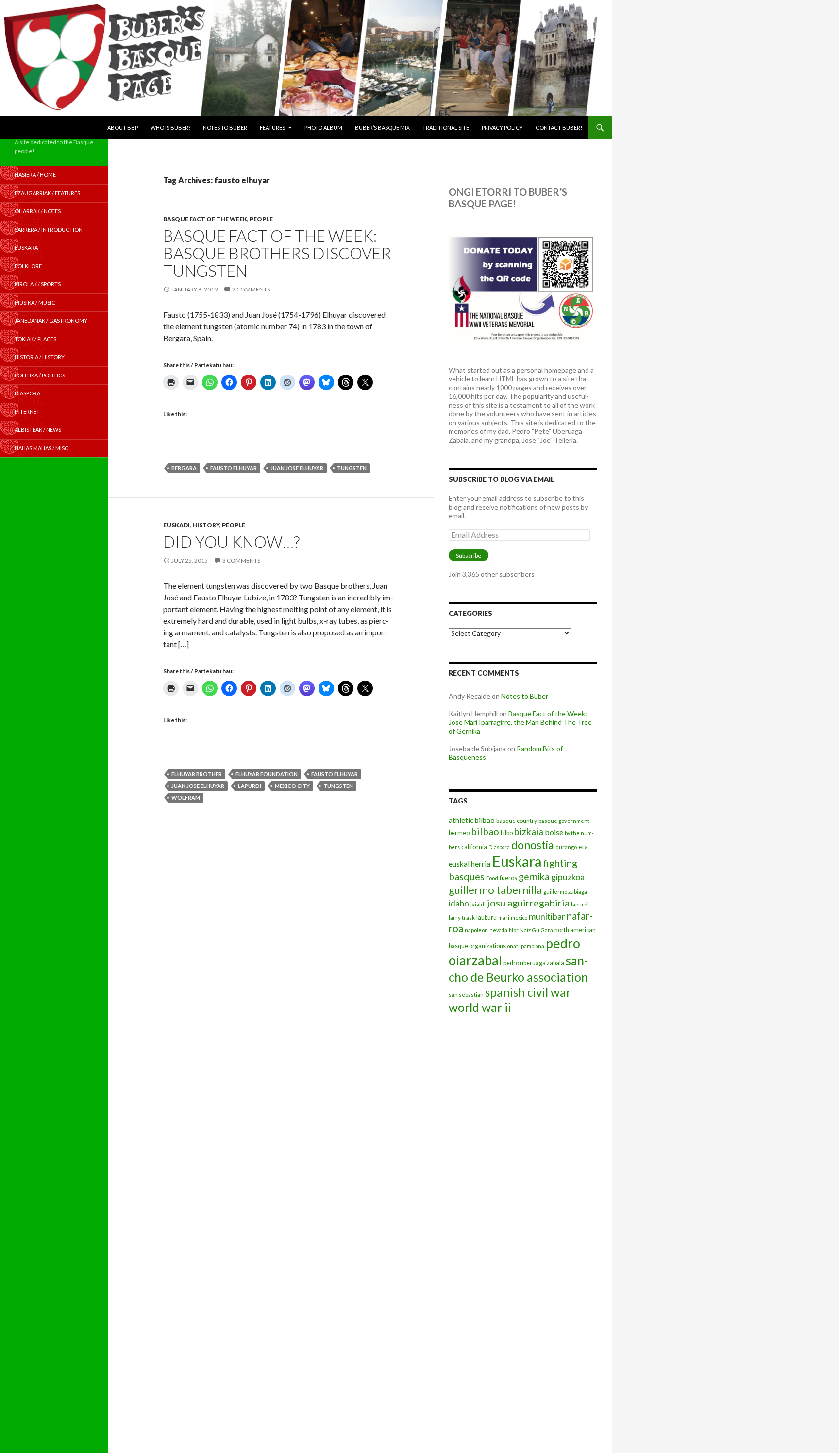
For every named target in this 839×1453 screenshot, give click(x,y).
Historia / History (40, 357)
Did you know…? (231, 541)
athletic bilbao (472, 820)
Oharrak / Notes (38, 211)
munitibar (547, 916)
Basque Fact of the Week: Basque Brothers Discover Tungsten (277, 253)
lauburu (486, 917)
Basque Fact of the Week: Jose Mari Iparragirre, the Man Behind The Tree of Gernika (520, 722)
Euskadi (176, 525)
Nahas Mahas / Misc (41, 448)
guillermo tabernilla (495, 889)
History (205, 525)
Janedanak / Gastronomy (51, 320)
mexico (519, 917)
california (474, 847)
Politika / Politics (40, 375)
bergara (184, 468)
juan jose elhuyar (296, 468)
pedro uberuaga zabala (533, 963)
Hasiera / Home (35, 174)
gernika (534, 876)
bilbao (485, 831)
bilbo (507, 833)
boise (554, 832)
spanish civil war (528, 992)
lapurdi (249, 786)
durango (566, 847)
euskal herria (469, 863)
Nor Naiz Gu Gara (531, 930)
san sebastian (466, 994)
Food (492, 878)
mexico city (292, 786)
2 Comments (251, 289)
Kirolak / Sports (38, 284)
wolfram (185, 797)
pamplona (532, 946)
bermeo (459, 833)
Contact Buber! (559, 127)
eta (583, 846)
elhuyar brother (196, 774)
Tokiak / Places (35, 339)
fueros (508, 878)
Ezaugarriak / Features (47, 193)
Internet (27, 412)
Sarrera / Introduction (49, 229)
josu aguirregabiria (528, 902)
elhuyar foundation (266, 774)
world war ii (480, 1007)
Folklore (28, 266)
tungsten (352, 468)
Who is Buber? (170, 127)
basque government (563, 821)
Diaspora (499, 847)
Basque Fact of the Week (205, 218)
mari (503, 917)
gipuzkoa (568, 877)
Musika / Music (35, 302)
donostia (532, 845)
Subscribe (468, 555)
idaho (459, 903)
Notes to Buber (225, 127)
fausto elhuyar (233, 468)
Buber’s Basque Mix (382, 127)
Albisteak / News (38, 430)
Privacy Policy (502, 127)
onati (513, 946)
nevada (498, 930)
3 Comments (241, 560)
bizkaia (528, 831)
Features (272, 127)
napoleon (476, 930)
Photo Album (323, 127)
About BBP (122, 127)
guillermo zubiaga (565, 892)
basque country (516, 820)
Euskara (517, 861)
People (261, 218)
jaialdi (478, 904)
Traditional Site (445, 127)
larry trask (462, 917)
